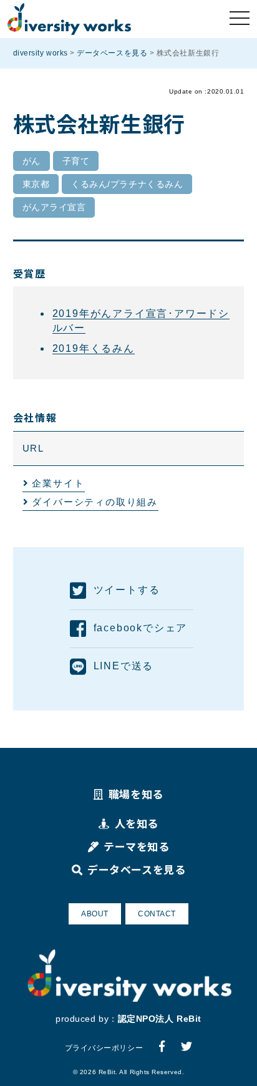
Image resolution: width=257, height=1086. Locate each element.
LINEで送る (123, 666)
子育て (76, 161)
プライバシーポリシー (104, 1048)
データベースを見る (136, 869)
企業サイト (58, 483)
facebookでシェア (140, 628)
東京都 (36, 184)
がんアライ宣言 (54, 207)
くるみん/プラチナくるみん (127, 184)
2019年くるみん (93, 348)
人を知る (136, 823)
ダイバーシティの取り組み (95, 502)
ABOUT (95, 913)
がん (31, 161)
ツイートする (127, 589)
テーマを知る (136, 846)
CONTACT (157, 913)
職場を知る (136, 794)
